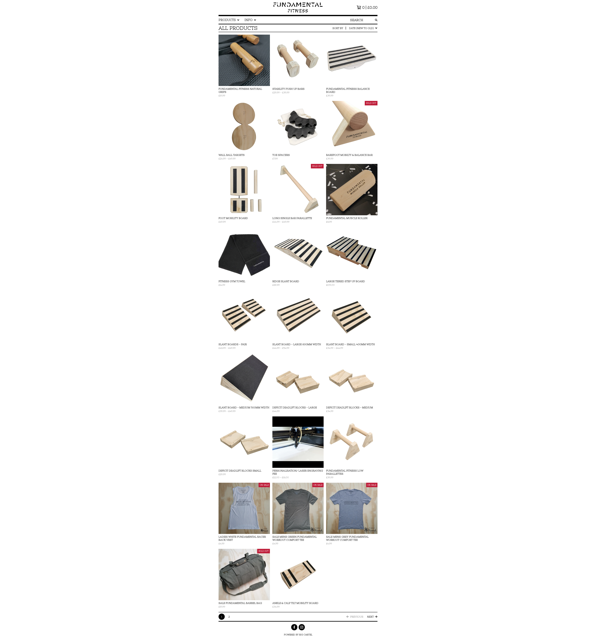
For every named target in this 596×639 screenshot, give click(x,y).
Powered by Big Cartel (298, 634)
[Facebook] (294, 627)
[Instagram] (302, 627)
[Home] (298, 7)
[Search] (376, 20)
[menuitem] (229, 20)
